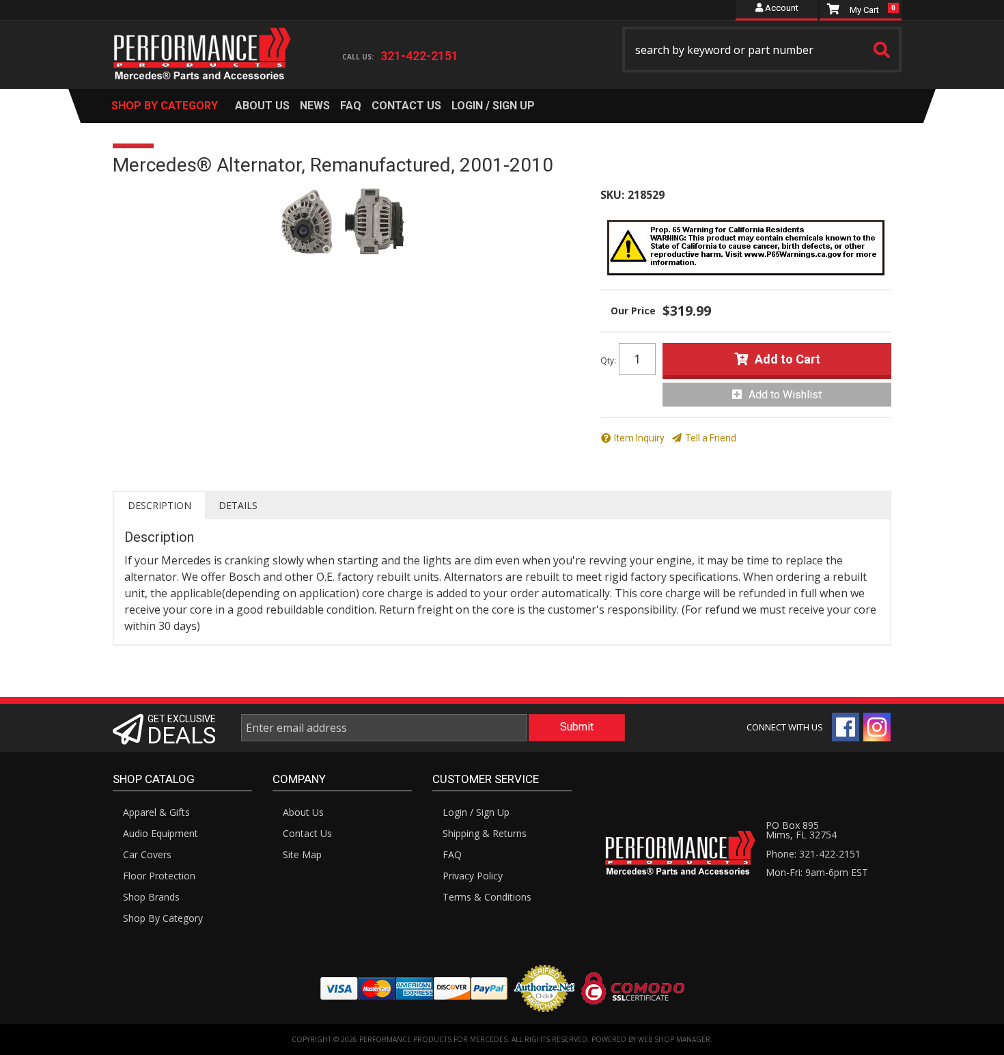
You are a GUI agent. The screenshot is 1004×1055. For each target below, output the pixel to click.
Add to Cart (787, 359)
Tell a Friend (710, 438)
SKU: (612, 194)
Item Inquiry (639, 438)
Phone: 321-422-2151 (813, 853)
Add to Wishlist (785, 394)
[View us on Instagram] (877, 727)
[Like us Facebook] (845, 727)
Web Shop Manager (674, 1039)
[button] (762, 49)
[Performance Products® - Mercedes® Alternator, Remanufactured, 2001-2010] (346, 222)
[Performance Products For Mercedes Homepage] (202, 42)
